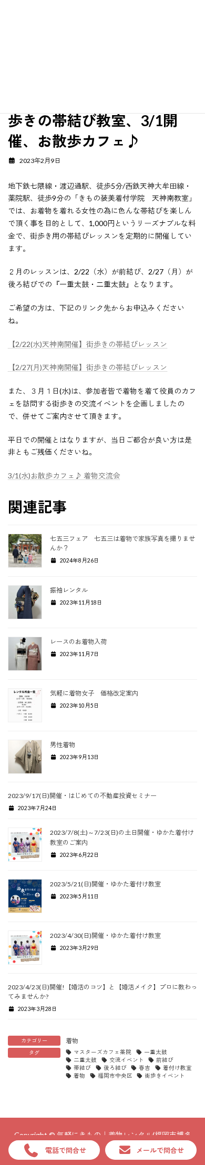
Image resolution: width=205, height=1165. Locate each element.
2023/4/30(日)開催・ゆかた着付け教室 (105, 935)
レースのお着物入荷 (78, 642)
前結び (164, 1060)
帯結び (82, 1068)
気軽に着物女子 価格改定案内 (94, 693)
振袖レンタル (69, 590)
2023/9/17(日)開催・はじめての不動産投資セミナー (82, 796)
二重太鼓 (85, 1060)
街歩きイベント (165, 1075)
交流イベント (126, 1060)
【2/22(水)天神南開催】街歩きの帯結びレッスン (87, 344)
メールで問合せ (160, 1150)
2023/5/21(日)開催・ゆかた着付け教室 (105, 884)
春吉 (144, 1068)
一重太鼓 (155, 1052)
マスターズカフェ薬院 (102, 1052)
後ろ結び (115, 1068)
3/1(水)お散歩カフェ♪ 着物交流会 (64, 475)
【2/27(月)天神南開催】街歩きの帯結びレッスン (87, 367)
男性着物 (62, 745)
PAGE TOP (189, 1120)
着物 (72, 1041)
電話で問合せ (65, 1150)
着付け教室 (177, 1068)
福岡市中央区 (115, 1075)
